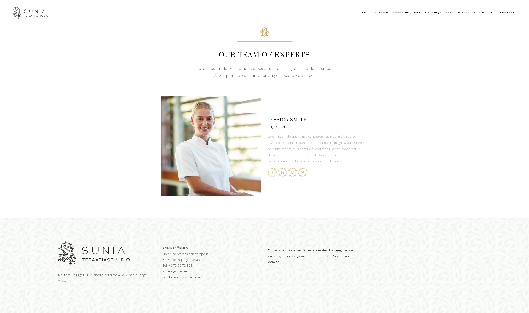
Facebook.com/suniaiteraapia (183, 277)
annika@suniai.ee (175, 271)
